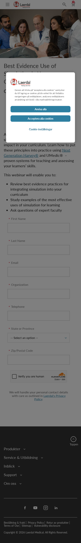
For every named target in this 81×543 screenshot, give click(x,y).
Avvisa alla (41, 109)
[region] (40, 107)
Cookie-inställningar (40, 129)
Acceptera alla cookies (40, 118)
